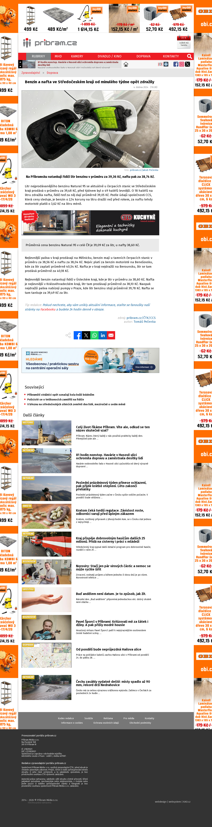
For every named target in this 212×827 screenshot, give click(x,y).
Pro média (128, 718)
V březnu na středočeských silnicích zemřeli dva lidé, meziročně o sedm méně (74, 404)
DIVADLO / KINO (109, 56)
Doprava (52, 73)
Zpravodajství (31, 73)
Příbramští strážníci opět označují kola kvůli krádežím (59, 394)
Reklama (108, 718)
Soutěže (88, 718)
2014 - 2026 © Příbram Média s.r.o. (40, 801)
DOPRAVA (143, 56)
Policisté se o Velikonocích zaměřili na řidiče (54, 399)
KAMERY (77, 56)
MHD (58, 56)
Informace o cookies (72, 722)
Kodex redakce (66, 718)
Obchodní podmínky (140, 722)
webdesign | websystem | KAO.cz (172, 801)
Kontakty (149, 718)
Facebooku (47, 309)
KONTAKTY (171, 56)
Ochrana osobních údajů (106, 722)
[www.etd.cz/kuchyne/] (90, 223)
